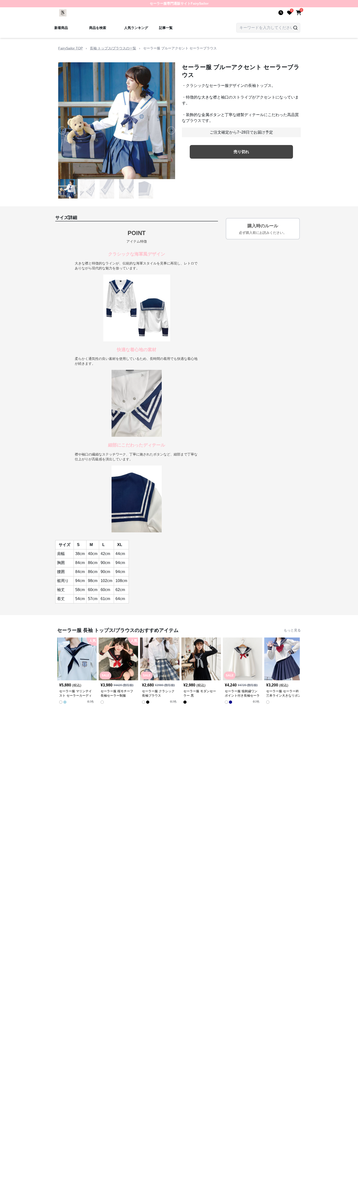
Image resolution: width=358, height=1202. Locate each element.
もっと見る (292, 630)
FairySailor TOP (70, 48)
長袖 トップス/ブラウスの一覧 (113, 48)
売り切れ (241, 152)
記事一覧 (166, 28)
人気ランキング (136, 28)
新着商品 (61, 28)
